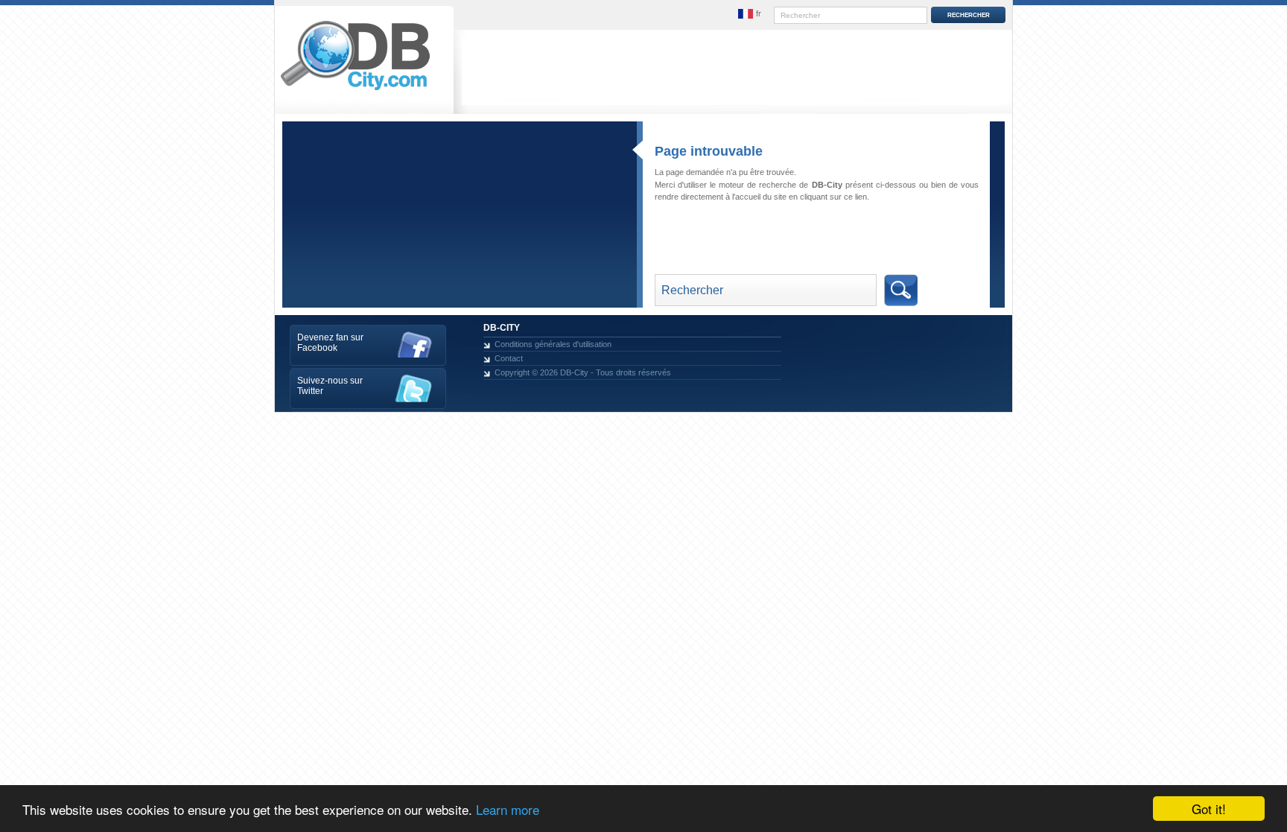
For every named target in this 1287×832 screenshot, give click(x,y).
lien (861, 196)
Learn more (507, 809)
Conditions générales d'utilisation (553, 344)
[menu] (750, 14)
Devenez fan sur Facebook (330, 342)
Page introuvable (709, 151)
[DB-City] (355, 90)
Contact (509, 358)
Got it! (1209, 808)
